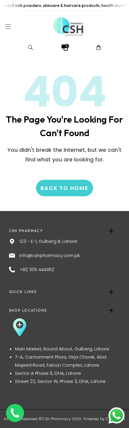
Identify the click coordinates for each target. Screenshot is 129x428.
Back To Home (64, 187)
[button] (7, 26)
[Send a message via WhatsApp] (116, 415)
